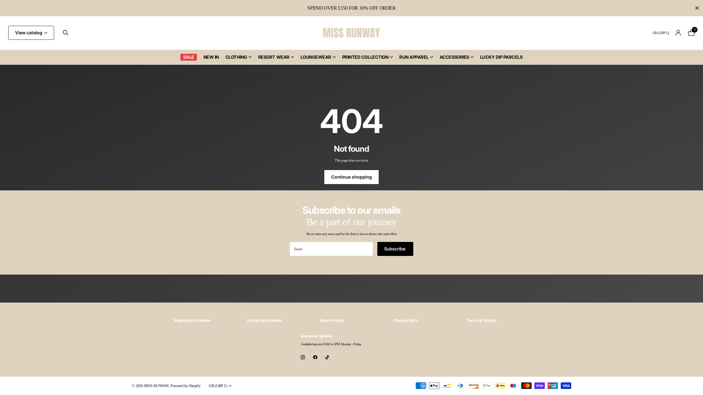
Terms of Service (481, 320)
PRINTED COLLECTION (365, 57)
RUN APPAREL (414, 57)
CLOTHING (236, 57)
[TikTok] (327, 357)
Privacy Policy (406, 320)
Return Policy (331, 320)
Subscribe (395, 249)
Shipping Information (192, 320)
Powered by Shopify (185, 385)
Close (697, 8)
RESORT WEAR (273, 57)
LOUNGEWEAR (315, 57)
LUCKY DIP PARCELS (501, 57)
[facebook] (315, 357)
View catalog (29, 32)
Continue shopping (351, 177)
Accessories (454, 57)
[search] (65, 33)
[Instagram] (303, 357)
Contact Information (264, 320)
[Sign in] (678, 33)
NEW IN (211, 57)
